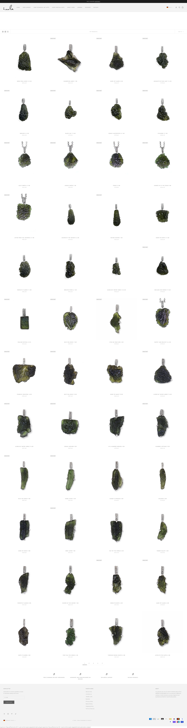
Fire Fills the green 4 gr (70, 655)
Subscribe (9, 702)
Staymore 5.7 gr (162, 133)
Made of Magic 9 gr (24, 551)
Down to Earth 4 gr (116, 603)
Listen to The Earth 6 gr (162, 655)
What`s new (71, 7)
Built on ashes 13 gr (70, 394)
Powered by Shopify (86, 720)
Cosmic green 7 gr (70, 185)
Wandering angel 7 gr (70, 81)
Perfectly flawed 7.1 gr (24, 290)
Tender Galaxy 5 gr (163, 551)
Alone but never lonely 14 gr (24, 446)
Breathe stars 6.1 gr (70, 290)
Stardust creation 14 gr (24, 394)
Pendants (14, 14)
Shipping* (97, 1)
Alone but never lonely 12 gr (163, 394)
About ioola (89, 691)
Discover (88, 7)
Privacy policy (89, 701)
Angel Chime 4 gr (70, 498)
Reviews (96, 7)
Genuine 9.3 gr (24, 133)
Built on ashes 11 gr (70, 342)
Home (18, 7)
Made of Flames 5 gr (116, 81)
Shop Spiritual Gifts (58, 7)
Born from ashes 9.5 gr (24, 81)
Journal (80, 7)
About (157, 688)
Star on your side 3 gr (117, 342)
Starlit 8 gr (116, 185)
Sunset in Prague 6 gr (116, 498)
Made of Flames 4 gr (162, 603)
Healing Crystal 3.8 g (24, 342)
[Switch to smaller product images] (5, 32)
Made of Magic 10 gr (116, 394)
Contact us (89, 694)
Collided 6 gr (163, 498)
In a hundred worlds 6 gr (117, 446)
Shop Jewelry (27, 7)
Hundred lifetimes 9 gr (163, 446)
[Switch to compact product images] (7, 32)
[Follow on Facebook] (4, 714)
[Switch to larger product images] (3, 32)
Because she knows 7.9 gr (163, 290)
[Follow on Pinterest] (12, 714)
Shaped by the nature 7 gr (70, 603)
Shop (9, 14)
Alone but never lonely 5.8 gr (116, 290)
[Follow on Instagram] (8, 714)
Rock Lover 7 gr (70, 551)
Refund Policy (89, 704)
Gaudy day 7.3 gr (70, 133)
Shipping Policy (90, 706)
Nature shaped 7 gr (116, 237)
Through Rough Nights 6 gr (116, 655)
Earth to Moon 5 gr (24, 655)
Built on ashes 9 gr (24, 498)
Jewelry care (89, 696)
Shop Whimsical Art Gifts (41, 7)
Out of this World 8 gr (116, 551)
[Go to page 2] (102, 663)
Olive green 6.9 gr (24, 185)
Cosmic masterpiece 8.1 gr (117, 133)
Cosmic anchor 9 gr (70, 446)
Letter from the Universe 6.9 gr (24, 237)
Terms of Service (90, 708)
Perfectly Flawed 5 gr (24, 603)
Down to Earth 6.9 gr (162, 237)
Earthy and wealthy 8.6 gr (162, 342)
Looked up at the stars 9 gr (162, 185)
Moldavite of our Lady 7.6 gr (162, 81)
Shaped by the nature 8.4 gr (70, 237)
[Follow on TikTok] (15, 714)
